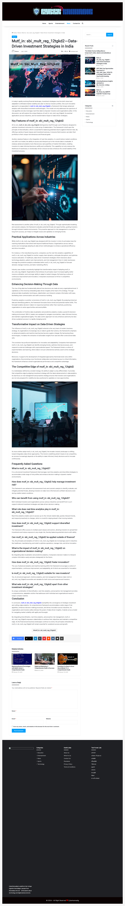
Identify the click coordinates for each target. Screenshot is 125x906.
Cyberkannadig (73, 900)
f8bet (92, 775)
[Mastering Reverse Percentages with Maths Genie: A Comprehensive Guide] (22, 659)
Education (89, 111)
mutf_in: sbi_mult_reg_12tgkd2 (40, 106)
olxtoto (93, 770)
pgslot (93, 767)
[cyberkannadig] (62, 11)
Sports (51, 23)
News (68, 23)
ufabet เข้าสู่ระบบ (96, 755)
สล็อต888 (94, 761)
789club (93, 764)
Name (14, 711)
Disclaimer (67, 761)
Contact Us (76, 23)
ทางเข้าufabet (95, 778)
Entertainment (59, 23)
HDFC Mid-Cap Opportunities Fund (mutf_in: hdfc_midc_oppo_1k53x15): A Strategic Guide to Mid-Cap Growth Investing (104, 72)
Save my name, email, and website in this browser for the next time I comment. (36, 726)
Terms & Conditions (69, 767)
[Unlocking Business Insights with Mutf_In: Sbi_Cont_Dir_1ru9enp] (90, 83)
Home (44, 23)
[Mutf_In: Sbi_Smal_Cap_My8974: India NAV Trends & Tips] (90, 92)
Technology (89, 122)
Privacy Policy (68, 764)
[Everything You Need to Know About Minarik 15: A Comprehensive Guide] (68, 659)
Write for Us (67, 755)
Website (48, 718)
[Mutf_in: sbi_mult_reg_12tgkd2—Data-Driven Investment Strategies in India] (90, 60)
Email (14, 718)
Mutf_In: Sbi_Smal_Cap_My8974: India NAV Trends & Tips (103, 92)
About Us (66, 752)
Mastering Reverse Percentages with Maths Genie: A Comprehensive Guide (21, 668)
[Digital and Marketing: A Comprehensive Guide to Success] (45, 659)
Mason (17, 51)
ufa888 (93, 758)
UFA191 (93, 752)
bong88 (93, 772)
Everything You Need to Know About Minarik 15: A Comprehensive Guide (66, 668)
